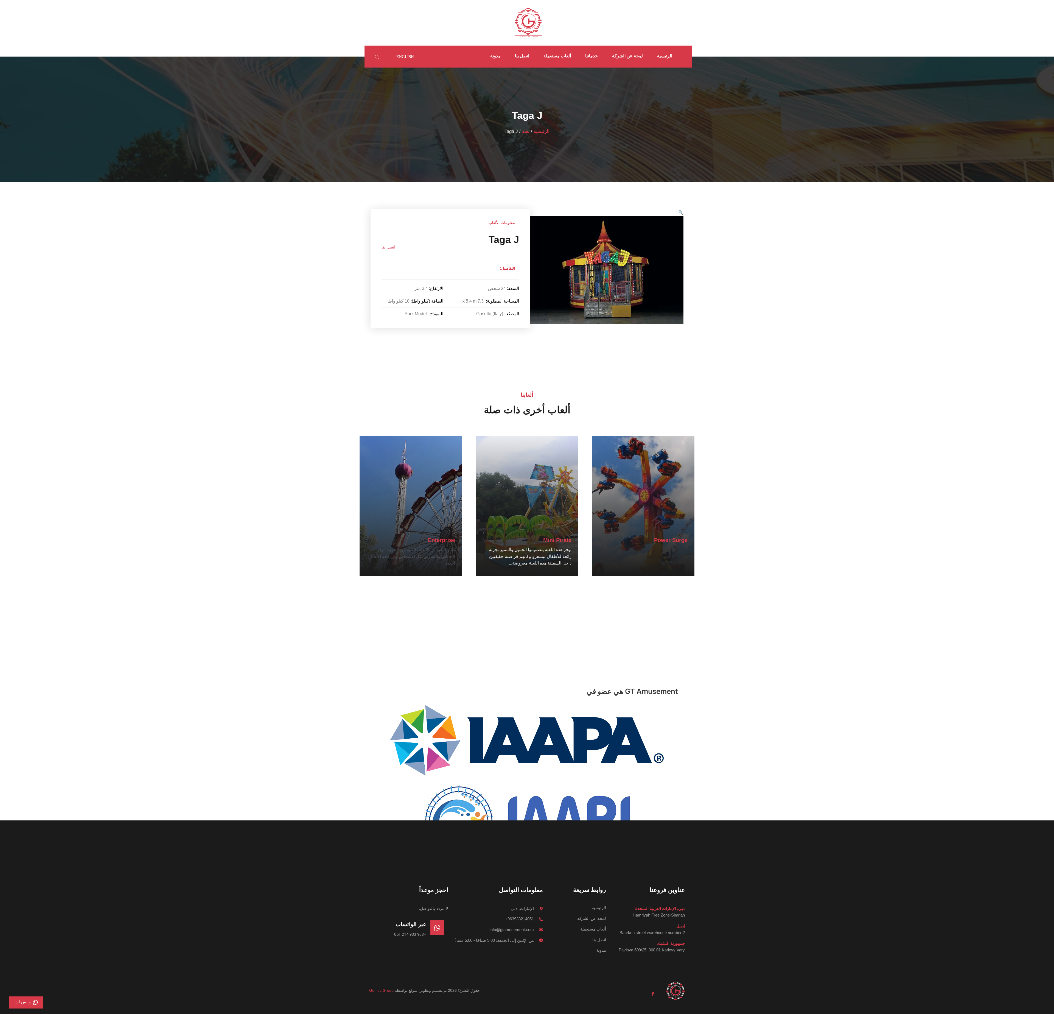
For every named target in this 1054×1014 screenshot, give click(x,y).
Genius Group (381, 990)
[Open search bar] (377, 57)
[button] (680, 212)
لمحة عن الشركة (627, 56)
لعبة (525, 131)
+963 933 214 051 (410, 934)
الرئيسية (664, 56)
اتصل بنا (522, 56)
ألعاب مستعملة (557, 56)
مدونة (495, 56)
